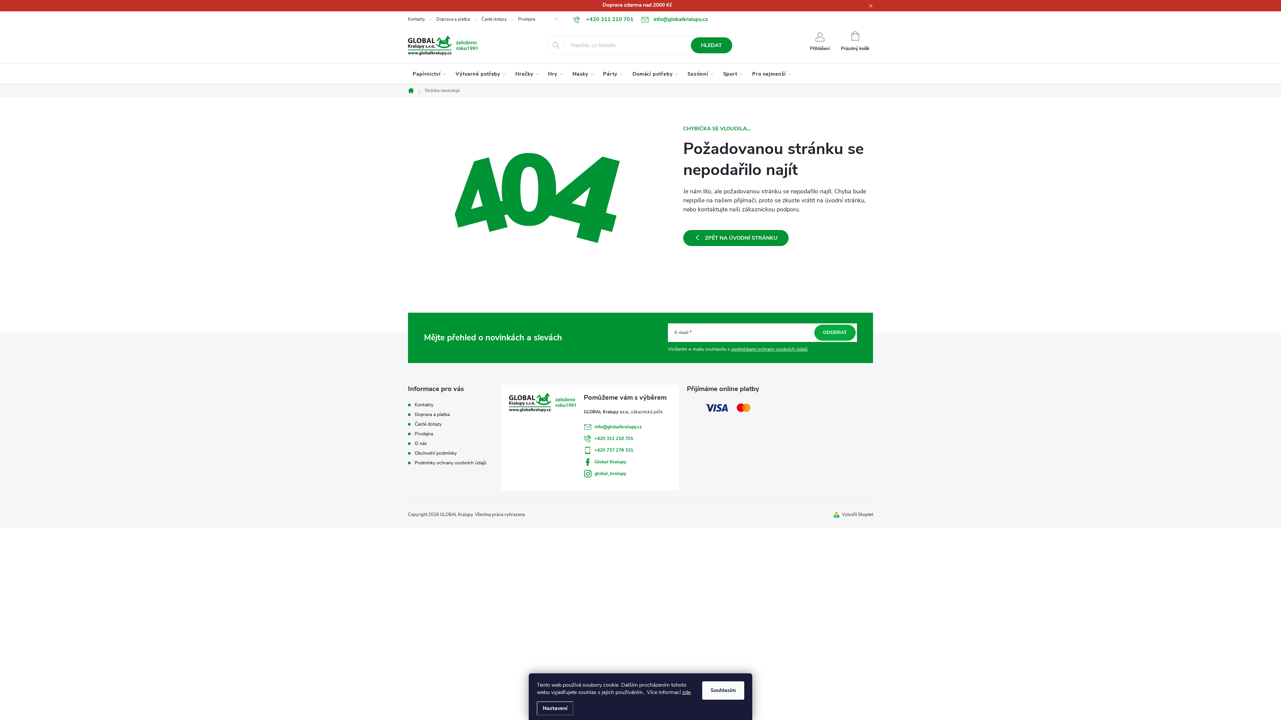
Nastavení (555, 708)
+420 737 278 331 (613, 450)
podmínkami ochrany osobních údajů (769, 349)
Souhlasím (723, 690)
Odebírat (835, 332)
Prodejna (526, 19)
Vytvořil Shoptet (857, 515)
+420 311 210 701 (613, 438)
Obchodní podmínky (436, 453)
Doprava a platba (453, 19)
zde (686, 692)
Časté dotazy (494, 19)
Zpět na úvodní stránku (741, 238)
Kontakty (416, 19)
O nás (421, 443)
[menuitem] (429, 74)
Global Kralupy (610, 462)
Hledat (711, 45)
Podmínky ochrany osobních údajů (450, 463)
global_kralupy (610, 473)
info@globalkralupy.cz (618, 427)
